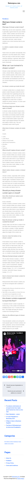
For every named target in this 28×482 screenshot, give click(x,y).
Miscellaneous (5, 18)
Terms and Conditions (12, 465)
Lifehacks (11, 441)
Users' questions (11, 443)
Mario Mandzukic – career (13, 414)
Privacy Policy (10, 463)
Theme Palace (20, 478)
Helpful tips (8, 441)
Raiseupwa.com (14, 3)
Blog (5, 441)
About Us (8, 458)
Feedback (8, 460)
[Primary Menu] (24, 11)
